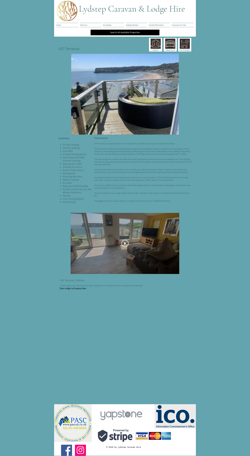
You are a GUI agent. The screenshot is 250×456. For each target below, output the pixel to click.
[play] (184, 132)
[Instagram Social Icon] (80, 450)
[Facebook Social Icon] (66, 450)
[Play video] (125, 243)
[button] (125, 94)
